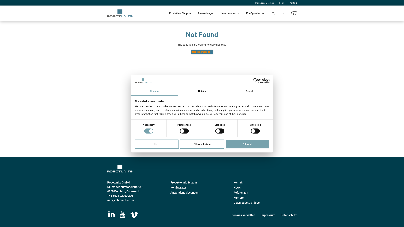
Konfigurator (253, 13)
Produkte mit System (183, 182)
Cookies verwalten (243, 215)
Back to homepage (200, 52)
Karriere (239, 197)
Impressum (268, 215)
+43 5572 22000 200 (120, 195)
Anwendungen (206, 13)
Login (281, 3)
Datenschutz (289, 215)
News (237, 187)
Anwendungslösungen (184, 192)
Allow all (247, 144)
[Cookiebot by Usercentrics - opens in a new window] (256, 80)
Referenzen (241, 192)
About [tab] (249, 91)
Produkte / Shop (178, 13)
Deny (157, 144)
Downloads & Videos (264, 3)
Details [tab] (202, 91)
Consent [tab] (154, 91)
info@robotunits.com (120, 200)
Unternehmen (228, 13)
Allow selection (202, 144)
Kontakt (293, 3)
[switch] (184, 131)
